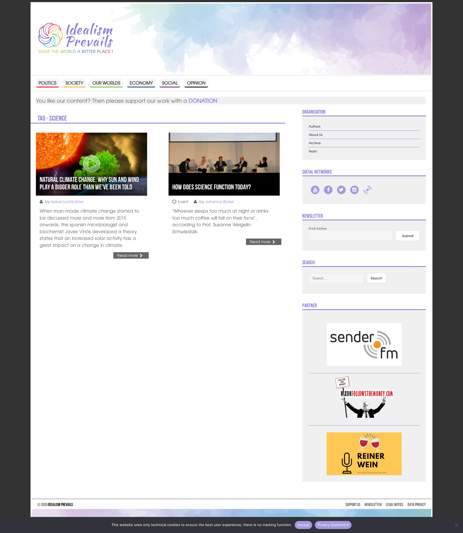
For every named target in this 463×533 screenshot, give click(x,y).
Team (313, 151)
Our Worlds (106, 82)
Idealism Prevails (60, 504)
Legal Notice (394, 504)
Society (74, 82)
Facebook (328, 190)
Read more (127, 255)
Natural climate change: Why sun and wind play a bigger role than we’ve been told (89, 183)
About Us (316, 134)
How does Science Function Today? (211, 187)
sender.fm (367, 190)
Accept (303, 525)
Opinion (196, 82)
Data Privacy (417, 504)
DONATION (203, 100)
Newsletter (373, 504)
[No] (456, 525)
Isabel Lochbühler (67, 201)
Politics (47, 82)
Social (170, 82)
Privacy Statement (333, 525)
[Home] (76, 38)
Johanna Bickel (219, 201)
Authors (314, 126)
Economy (141, 82)
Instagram (354, 190)
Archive (315, 143)
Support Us (352, 504)
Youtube (315, 190)
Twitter (341, 190)
